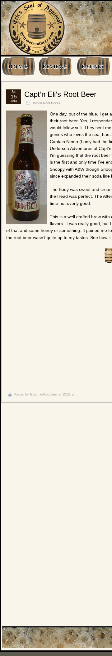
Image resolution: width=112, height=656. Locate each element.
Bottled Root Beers (46, 103)
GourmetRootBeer (44, 394)
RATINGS (93, 66)
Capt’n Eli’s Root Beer (60, 94)
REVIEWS (55, 66)
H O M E (18, 66)
